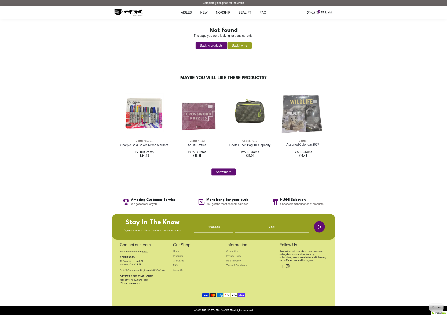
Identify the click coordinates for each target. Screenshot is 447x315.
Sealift (245, 12)
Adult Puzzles (197, 145)
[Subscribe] (319, 226)
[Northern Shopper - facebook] (282, 266)
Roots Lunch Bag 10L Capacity (249, 145)
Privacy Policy (233, 256)
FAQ (263, 12)
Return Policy (233, 260)
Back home (239, 45)
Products (178, 256)
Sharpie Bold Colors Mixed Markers (144, 145)
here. (145, 251)
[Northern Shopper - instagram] (287, 266)
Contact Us (232, 251)
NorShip (223, 12)
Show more (223, 172)
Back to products (211, 45)
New (204, 12)
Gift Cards (178, 260)
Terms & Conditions (236, 265)
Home (176, 251)
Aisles (186, 12)
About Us (178, 270)
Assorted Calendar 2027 (302, 144)
